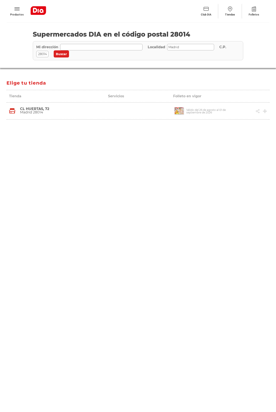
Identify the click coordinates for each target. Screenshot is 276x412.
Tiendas (230, 14)
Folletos (254, 14)
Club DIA (206, 14)
